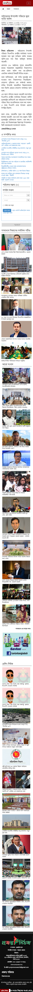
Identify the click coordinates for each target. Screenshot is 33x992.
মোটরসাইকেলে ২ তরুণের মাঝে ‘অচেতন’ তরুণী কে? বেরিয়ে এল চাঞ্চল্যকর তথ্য (15, 144)
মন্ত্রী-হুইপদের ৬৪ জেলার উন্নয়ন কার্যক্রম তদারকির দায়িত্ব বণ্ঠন (14, 767)
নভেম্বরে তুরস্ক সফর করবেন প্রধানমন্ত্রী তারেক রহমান (15, 856)
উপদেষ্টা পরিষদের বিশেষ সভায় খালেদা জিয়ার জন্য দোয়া (16, 558)
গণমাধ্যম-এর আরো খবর (23, 629)
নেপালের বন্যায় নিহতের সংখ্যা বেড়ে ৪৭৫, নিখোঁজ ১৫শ (14, 140)
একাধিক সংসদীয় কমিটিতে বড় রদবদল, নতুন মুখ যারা (16, 149)
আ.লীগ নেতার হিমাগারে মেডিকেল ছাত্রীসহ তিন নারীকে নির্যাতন (15, 275)
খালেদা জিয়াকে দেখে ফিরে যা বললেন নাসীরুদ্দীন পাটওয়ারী (13, 494)
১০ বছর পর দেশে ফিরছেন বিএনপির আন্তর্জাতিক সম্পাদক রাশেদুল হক (16, 318)
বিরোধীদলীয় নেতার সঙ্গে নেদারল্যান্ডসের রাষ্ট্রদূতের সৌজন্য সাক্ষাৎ (13, 167)
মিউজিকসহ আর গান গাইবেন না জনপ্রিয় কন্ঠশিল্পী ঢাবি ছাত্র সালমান (16, 163)
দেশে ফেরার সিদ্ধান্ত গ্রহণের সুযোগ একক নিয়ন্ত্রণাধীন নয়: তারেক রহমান (14, 581)
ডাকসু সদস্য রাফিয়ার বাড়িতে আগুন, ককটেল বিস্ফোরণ (15, 625)
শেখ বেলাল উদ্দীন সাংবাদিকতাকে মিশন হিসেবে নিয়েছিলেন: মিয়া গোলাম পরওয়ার (15, 407)
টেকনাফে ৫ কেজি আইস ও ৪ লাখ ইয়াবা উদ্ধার (15, 171)
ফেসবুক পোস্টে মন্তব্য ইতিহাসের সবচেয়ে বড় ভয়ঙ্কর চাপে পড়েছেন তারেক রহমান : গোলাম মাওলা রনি (15, 536)
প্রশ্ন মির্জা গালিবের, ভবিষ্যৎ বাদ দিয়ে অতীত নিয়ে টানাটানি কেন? (15, 448)
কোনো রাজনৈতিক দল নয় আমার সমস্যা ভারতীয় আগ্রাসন (15, 340)
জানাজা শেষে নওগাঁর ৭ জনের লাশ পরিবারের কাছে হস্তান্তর (15, 811)
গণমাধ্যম (16, 9)
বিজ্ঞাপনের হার (6, 976)
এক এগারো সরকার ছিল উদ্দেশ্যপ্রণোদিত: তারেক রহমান (15, 253)
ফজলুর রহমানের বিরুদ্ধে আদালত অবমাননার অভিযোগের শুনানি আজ (15, 468)
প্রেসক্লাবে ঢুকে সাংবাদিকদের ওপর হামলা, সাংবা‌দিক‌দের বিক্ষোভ (14, 385)
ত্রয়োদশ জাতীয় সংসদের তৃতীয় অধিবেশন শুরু (16, 878)
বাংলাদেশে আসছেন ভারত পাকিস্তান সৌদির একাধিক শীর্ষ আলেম (14, 296)
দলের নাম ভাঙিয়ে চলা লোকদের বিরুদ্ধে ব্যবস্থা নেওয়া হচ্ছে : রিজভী (15, 174)
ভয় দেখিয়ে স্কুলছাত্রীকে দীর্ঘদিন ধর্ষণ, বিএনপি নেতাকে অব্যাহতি (16, 903)
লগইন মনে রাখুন (9, 205)
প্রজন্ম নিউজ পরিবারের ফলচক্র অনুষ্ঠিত (13, 361)
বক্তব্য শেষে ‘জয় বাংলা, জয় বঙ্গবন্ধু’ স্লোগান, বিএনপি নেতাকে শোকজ (15, 685)
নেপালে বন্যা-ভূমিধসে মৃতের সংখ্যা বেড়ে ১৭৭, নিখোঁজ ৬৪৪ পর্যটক (15, 154)
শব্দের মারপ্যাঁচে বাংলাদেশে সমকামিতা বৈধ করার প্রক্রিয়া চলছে (16, 158)
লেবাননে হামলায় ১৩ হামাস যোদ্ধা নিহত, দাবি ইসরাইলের (16, 601)
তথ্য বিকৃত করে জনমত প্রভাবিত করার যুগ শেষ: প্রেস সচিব (14, 514)
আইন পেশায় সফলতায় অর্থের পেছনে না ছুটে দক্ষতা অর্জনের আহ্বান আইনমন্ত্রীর (15, 746)
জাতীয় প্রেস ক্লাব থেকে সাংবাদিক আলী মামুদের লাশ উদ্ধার (16, 427)
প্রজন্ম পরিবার (8, 972)
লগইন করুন (7, 210)
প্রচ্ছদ (8, 9)
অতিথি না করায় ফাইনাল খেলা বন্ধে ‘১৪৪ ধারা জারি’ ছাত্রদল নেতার (15, 179)
